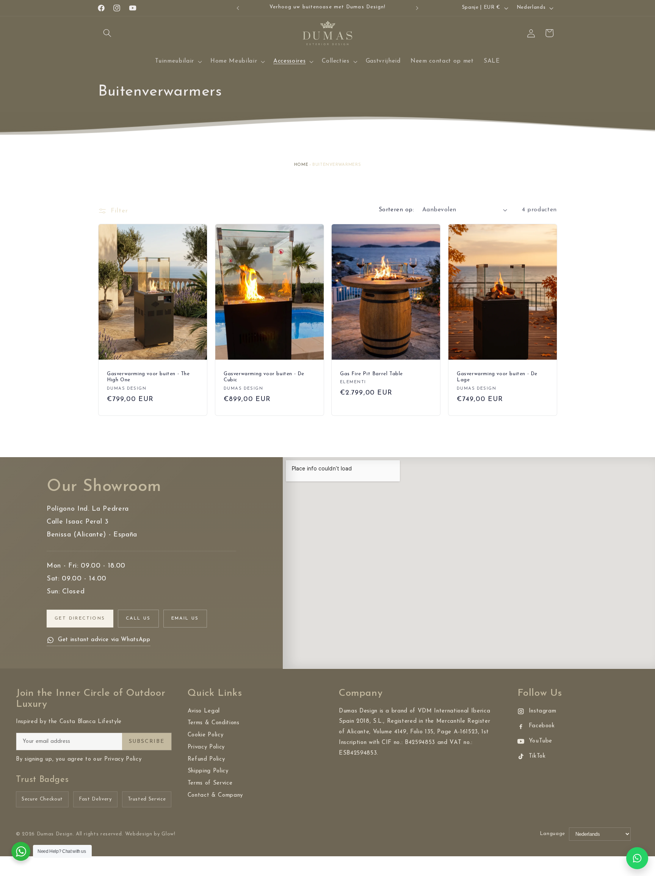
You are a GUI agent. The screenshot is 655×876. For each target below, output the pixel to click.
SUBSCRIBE (147, 741)
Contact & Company (215, 795)
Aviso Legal (204, 711)
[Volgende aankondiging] (417, 8)
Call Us (138, 618)
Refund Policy (206, 759)
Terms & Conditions (214, 723)
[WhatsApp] (637, 858)
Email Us (185, 618)
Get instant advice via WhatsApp (104, 640)
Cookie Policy (206, 735)
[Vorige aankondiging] (238, 8)
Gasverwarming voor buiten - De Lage (497, 377)
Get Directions (80, 618)
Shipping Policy (208, 771)
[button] (107, 33)
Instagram (542, 711)
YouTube (541, 741)
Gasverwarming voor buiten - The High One (148, 377)
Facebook (542, 726)
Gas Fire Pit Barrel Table (371, 373)
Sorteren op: (396, 210)
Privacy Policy (206, 747)
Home (301, 165)
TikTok (537, 756)
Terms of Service (210, 783)
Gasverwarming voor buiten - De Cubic (264, 377)
